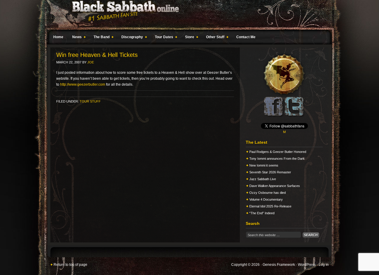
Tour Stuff (90, 101)
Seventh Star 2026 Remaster (270, 172)
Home (58, 37)
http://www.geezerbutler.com (82, 84)
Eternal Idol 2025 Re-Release (270, 206)
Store (188, 38)
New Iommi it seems (263, 165)
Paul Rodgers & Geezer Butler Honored (277, 152)
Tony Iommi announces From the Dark (277, 158)
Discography (130, 38)
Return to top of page (70, 265)
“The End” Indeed (261, 213)
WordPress (307, 265)
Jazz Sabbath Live (262, 179)
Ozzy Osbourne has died (267, 192)
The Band (100, 38)
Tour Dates (162, 38)
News (75, 38)
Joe (90, 62)
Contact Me (246, 37)
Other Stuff (213, 38)
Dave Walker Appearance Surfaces (274, 186)
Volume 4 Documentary (266, 199)
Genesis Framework (279, 265)
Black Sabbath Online (186, 15)
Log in (324, 265)
